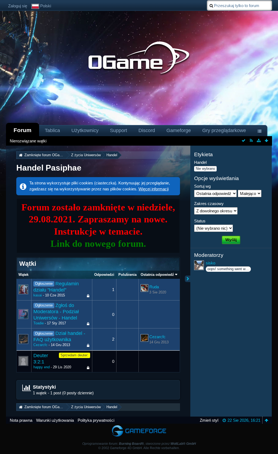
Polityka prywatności (96, 420)
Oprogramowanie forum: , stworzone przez (139, 444)
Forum (22, 130)
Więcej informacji (153, 189)
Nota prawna (21, 420)
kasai (37, 295)
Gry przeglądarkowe (224, 130)
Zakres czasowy (209, 203)
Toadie (38, 323)
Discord (146, 130)
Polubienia (127, 275)
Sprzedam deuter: (75, 355)
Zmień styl (209, 420)
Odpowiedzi (104, 275)
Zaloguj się (17, 6)
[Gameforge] (139, 426)
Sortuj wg (202, 186)
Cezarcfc (40, 345)
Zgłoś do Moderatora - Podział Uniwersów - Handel (56, 312)
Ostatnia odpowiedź (157, 275)
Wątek (23, 275)
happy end (41, 367)
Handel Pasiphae (48, 167)
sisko (210, 263)
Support (118, 130)
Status (200, 221)
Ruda (154, 286)
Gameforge (178, 130)
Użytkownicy (85, 130)
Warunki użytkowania (55, 420)
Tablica (52, 130)
